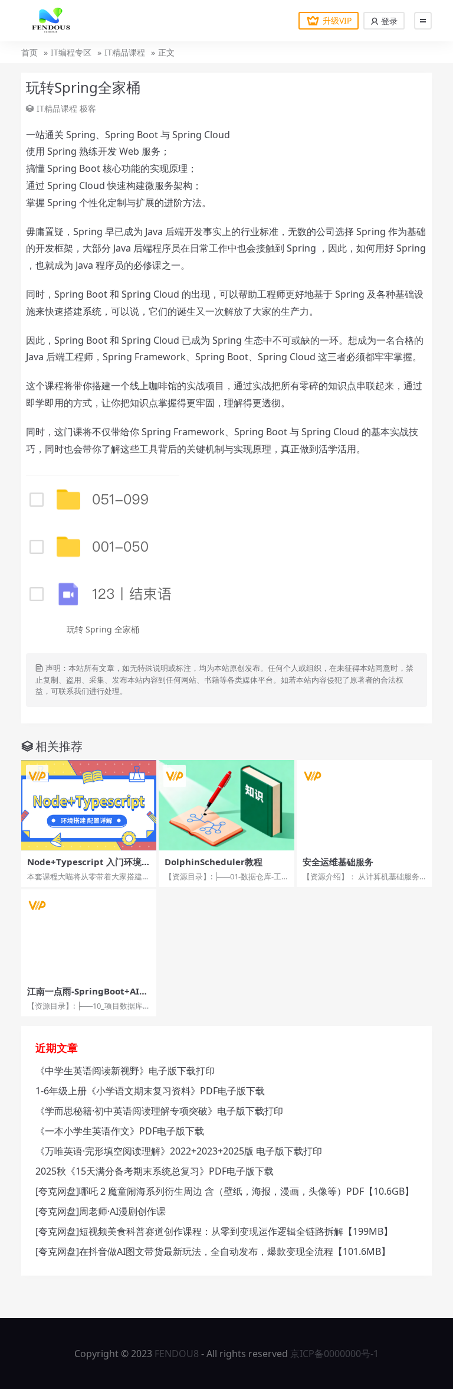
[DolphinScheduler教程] (226, 805)
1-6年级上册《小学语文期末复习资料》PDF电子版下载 (150, 1090)
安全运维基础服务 (338, 862)
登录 (388, 21)
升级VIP (337, 20)
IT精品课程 (124, 52)
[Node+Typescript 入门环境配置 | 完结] (88, 805)
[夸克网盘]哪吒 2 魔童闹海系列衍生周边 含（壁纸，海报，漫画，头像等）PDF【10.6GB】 (224, 1191)
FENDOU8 (177, 1353)
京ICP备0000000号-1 (334, 1353)
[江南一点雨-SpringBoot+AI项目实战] (88, 934)
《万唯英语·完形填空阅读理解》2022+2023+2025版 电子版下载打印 (178, 1151)
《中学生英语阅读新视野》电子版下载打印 (125, 1070)
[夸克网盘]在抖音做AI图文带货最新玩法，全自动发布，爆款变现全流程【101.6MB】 (212, 1251)
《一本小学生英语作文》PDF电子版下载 (119, 1130)
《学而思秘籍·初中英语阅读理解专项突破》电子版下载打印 (159, 1110)
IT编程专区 (71, 52)
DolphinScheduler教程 (213, 862)
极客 (88, 108)
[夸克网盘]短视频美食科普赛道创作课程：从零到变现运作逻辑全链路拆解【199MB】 (214, 1231)
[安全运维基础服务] (364, 805)
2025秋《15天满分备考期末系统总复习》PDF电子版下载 (154, 1171)
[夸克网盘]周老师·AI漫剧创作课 (100, 1211)
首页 (29, 52)
